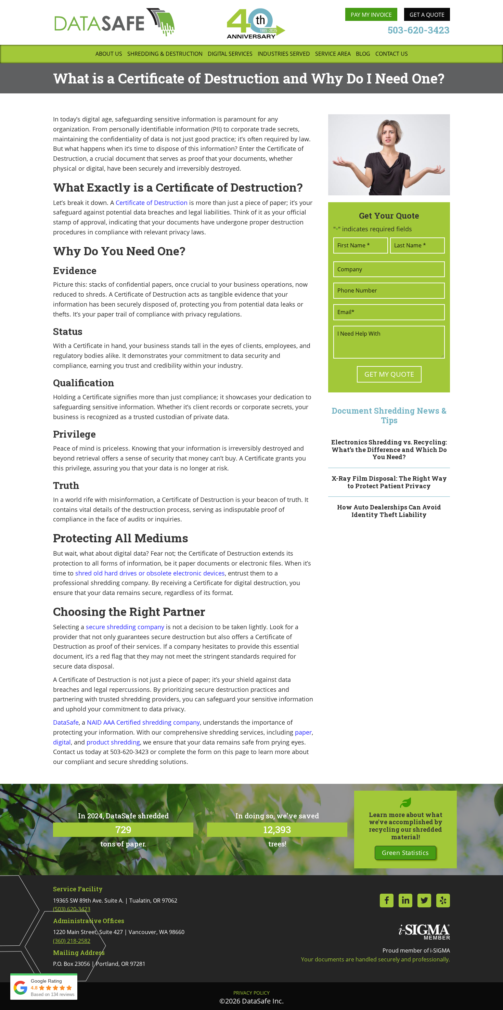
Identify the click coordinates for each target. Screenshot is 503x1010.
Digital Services (230, 54)
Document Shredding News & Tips (389, 415)
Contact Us (391, 54)
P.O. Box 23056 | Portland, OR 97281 (99, 964)
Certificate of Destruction (152, 202)
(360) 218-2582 (71, 941)
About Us (108, 54)
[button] (405, 853)
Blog (363, 54)
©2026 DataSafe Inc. (251, 1001)
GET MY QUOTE (389, 374)
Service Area (333, 54)
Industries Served (284, 54)
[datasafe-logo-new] (114, 22)
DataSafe (66, 722)
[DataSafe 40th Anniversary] (255, 23)
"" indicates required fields (372, 229)
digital (62, 742)
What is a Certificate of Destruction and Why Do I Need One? (248, 78)
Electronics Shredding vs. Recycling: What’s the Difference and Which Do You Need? (389, 449)
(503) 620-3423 (71, 909)
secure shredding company (125, 627)
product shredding (113, 742)
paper (303, 732)
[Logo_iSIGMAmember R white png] (424, 932)
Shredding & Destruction (165, 54)
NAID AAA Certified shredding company (143, 722)
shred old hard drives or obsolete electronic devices (150, 573)
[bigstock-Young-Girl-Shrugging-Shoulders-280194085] (389, 154)
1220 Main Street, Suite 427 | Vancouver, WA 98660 (118, 936)
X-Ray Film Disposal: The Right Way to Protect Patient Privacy (389, 482)
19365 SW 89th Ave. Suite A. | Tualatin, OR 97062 (115, 905)
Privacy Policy (251, 992)
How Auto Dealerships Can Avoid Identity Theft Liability (389, 511)
